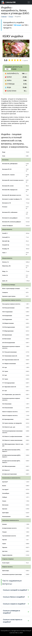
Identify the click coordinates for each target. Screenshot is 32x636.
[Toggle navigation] (29, 2)
